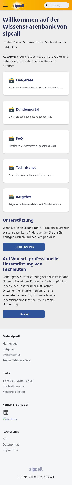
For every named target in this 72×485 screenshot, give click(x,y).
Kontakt (24, 314)
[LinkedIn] (6, 414)
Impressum (10, 450)
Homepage (10, 343)
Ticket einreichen (24, 247)
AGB (5, 439)
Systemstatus (12, 355)
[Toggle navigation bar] (5, 5)
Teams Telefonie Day (16, 360)
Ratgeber (9, 349)
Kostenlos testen (14, 392)
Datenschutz (11, 444)
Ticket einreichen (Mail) (18, 380)
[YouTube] (10, 419)
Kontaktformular (14, 386)
